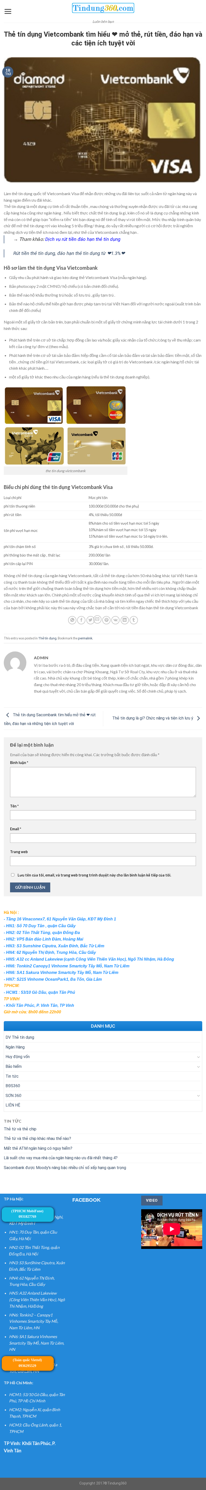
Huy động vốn (18, 1056)
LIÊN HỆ (13, 1105)
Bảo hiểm (14, 1066)
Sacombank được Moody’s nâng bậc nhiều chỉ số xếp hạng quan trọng (65, 1167)
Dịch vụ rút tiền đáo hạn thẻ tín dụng (82, 239)
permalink (85, 638)
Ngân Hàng (15, 1047)
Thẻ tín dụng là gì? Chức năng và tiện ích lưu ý (153, 718)
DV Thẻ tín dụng (20, 1037)
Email (15, 829)
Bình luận (19, 762)
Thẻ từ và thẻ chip (20, 1129)
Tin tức (12, 1076)
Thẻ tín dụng (47, 638)
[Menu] (8, 11)
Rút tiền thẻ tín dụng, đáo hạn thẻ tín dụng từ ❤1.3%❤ (69, 253)
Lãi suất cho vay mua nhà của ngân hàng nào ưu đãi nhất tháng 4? (61, 1157)
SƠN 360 (13, 1095)
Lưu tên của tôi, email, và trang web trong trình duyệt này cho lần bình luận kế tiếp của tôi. (94, 875)
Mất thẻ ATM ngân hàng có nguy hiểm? (38, 1148)
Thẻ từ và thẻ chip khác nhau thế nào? (37, 1138)
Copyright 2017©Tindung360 (103, 1483)
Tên (14, 806)
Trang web (19, 852)
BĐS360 (13, 1085)
